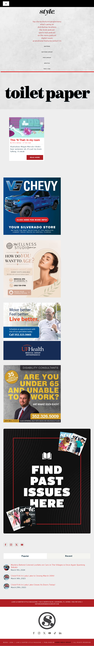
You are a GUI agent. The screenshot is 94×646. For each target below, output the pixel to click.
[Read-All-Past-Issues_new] (47, 429)
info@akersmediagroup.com (47, 604)
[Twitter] (16, 545)
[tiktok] (55, 633)
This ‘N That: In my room (25, 140)
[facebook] (34, 633)
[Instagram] (11, 545)
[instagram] (39, 633)
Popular (25, 556)
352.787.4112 (76, 602)
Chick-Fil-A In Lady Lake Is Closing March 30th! (32, 576)
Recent (68, 556)
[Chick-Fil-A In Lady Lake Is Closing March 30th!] (6, 575)
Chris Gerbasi (17, 143)
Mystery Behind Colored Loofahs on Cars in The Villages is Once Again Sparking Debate (48, 566)
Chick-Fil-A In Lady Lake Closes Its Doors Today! (33, 585)
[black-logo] (47, 4)
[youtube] (50, 633)
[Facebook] (5, 545)
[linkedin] (60, 633)
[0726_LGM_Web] (39, 241)
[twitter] (44, 633)
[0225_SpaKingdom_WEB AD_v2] (43, 304)
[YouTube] (22, 545)
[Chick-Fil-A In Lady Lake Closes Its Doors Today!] (6, 584)
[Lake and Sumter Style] (34, 179)
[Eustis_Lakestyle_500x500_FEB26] (46, 366)
